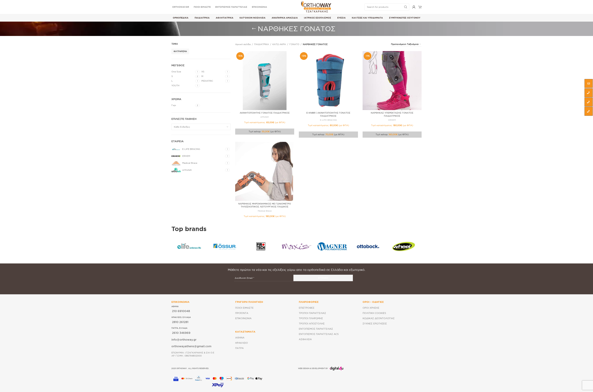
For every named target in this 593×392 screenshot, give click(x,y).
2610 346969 (181, 332)
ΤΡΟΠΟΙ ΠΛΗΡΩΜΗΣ (311, 318)
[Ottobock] (368, 246)
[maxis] (296, 246)
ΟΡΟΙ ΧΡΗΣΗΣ (371, 308)
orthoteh (264, 117)
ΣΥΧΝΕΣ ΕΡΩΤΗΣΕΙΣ (375, 323)
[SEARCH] (405, 6)
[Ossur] (225, 246)
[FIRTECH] (261, 246)
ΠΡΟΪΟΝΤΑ (241, 313)
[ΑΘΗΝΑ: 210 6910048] (588, 93)
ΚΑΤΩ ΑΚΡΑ (279, 44)
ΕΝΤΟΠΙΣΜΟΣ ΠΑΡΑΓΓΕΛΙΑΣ (316, 328)
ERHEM (392, 120)
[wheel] (404, 246)
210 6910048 (181, 311)
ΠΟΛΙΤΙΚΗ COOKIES (374, 313)
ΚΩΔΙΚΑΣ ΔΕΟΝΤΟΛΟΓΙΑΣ (379, 318)
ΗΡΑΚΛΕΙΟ (241, 343)
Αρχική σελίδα (243, 44)
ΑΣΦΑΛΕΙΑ (305, 339)
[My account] (414, 7)
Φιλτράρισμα (180, 51)
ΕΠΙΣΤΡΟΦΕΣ (306, 308)
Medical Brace (265, 211)
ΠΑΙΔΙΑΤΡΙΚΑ (261, 44)
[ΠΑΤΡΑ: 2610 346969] (588, 111)
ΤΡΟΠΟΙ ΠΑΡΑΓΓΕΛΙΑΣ (312, 313)
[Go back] (254, 29)
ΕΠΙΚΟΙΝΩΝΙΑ (243, 318)
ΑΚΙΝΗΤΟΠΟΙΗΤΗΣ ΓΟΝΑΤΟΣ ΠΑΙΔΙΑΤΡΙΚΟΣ (265, 113)
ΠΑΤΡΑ (239, 348)
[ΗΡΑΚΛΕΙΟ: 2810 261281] (588, 102)
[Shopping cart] (420, 7)
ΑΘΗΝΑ (239, 337)
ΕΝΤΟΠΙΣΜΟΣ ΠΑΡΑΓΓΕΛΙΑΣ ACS (319, 334)
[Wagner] (332, 246)
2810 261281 (180, 321)
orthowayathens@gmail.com (191, 346)
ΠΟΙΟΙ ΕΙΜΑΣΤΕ (244, 308)
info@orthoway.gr (183, 339)
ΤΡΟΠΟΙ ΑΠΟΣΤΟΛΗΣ (312, 323)
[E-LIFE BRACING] (189, 246)
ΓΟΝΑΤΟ (294, 44)
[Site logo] (316, 7)
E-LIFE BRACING (328, 120)
